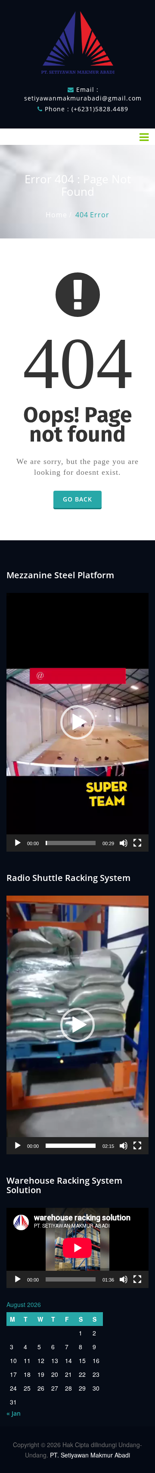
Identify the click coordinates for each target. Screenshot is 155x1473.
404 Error (92, 214)
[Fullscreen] (137, 843)
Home (56, 214)
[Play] (17, 843)
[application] (77, 722)
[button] (77, 722)
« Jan (13, 1413)
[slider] (71, 843)
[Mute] (123, 843)
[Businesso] (77, 40)
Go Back (77, 499)
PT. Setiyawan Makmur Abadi (90, 1455)
